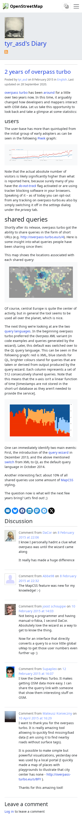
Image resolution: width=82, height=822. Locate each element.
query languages (18, 331)
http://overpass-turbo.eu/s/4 (42, 237)
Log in (9, 811)
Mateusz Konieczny (57, 713)
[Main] (76, 6)
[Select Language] (66, 6)
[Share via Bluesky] (15, 511)
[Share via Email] (8, 511)
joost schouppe (54, 606)
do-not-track (27, 186)
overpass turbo (16, 92)
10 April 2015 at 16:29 (35, 718)
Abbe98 (48, 576)
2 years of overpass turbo (38, 71)
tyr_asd (22, 79)
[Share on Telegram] (44, 511)
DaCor (47, 532)
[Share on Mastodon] (37, 511)
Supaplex (50, 669)
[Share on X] (51, 511)
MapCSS (67, 480)
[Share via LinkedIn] (29, 511)
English (62, 79)
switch (9, 462)
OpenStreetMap (26, 6)
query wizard (59, 452)
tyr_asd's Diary (25, 43)
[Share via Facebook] (22, 511)
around (49, 92)
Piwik (41, 138)
